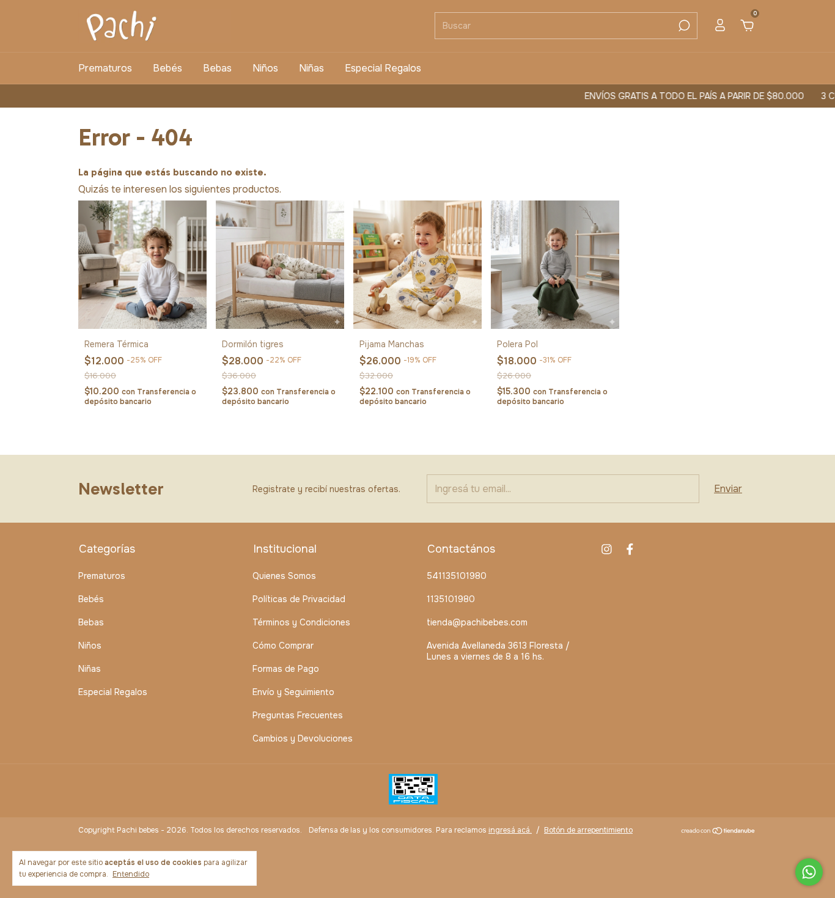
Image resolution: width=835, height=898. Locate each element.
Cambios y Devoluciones (302, 738)
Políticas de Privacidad (298, 599)
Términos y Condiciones (301, 622)
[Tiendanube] (718, 831)
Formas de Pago (285, 668)
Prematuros (105, 68)
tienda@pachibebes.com (477, 622)
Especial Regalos (383, 68)
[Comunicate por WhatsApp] (809, 872)
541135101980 (457, 575)
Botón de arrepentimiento (588, 830)
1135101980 (451, 599)
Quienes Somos (284, 575)
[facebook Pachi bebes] (630, 549)
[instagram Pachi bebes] (606, 549)
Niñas (311, 68)
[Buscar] (683, 25)
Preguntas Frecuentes (297, 715)
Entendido (130, 874)
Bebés (167, 68)
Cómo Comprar (283, 645)
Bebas (217, 68)
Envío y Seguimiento (293, 691)
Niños (265, 68)
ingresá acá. (510, 830)
